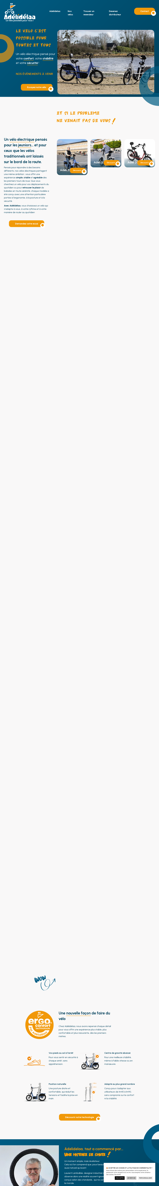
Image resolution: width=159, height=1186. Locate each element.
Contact (144, 11)
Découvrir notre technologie (79, 1117)
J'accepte (120, 1178)
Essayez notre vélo (36, 87)
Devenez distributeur (115, 13)
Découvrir (77, 170)
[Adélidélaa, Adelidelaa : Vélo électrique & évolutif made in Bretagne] (19, 21)
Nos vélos (70, 13)
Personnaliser (145, 1178)
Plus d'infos (117, 1174)
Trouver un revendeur (88, 13)
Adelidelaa (54, 11)
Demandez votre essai (26, 223)
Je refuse (131, 1178)
